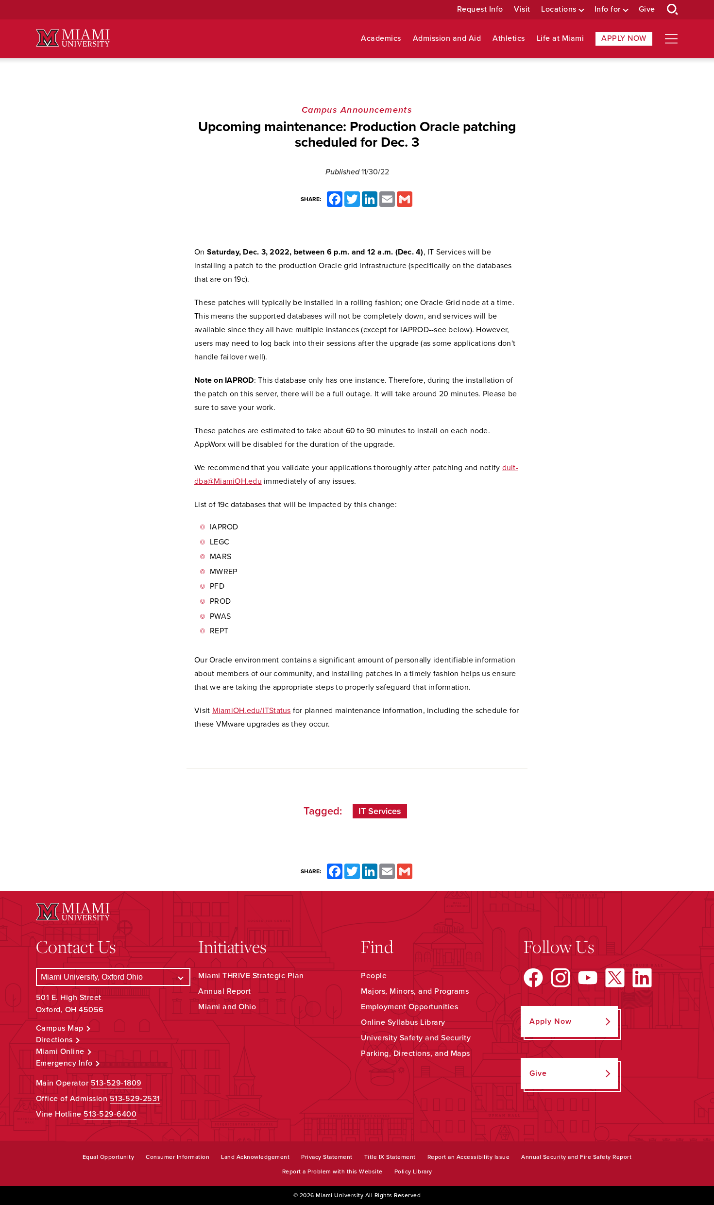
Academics (381, 38)
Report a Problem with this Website (332, 1171)
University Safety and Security (416, 1038)
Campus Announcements (357, 109)
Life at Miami (560, 38)
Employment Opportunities (409, 1007)
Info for (608, 9)
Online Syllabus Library (403, 1022)
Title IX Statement (390, 1157)
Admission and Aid (447, 38)
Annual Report (224, 991)
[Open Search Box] (673, 10)
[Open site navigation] (671, 39)
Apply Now (623, 38)
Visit (522, 9)
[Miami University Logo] (73, 38)
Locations (559, 9)
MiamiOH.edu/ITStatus (251, 710)
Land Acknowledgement (255, 1157)
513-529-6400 (110, 1114)
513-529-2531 (135, 1098)
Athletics (509, 38)
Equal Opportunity (109, 1157)
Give (647, 9)
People (374, 976)
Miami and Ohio (227, 1007)
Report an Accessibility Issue (468, 1157)
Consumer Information (177, 1157)
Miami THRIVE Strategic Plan (251, 976)
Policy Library (413, 1171)
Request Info (480, 9)
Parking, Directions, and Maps (415, 1053)
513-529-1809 (116, 1083)
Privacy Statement (327, 1157)
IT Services (379, 811)
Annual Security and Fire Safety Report (576, 1157)
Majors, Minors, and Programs (415, 991)
